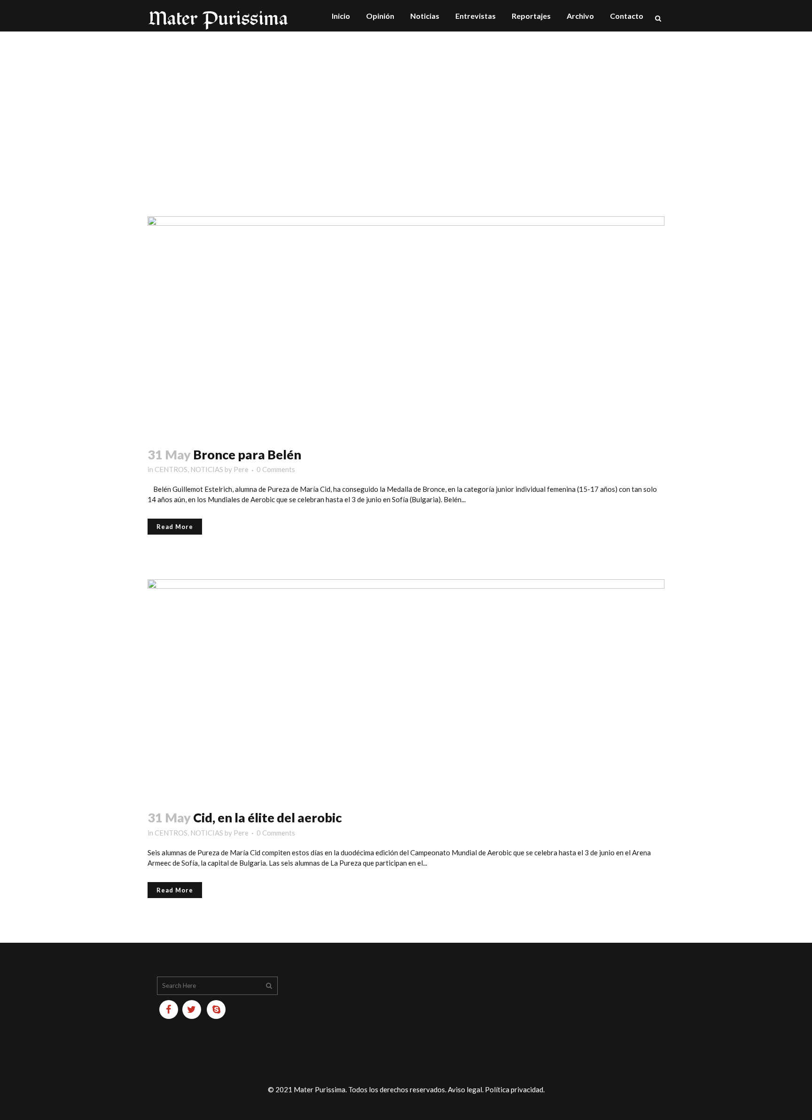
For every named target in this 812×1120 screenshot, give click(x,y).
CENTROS (171, 469)
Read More (174, 526)
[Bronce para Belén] (406, 325)
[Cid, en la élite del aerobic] (406, 688)
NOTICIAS (206, 469)
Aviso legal (465, 1089)
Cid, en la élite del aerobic (267, 817)
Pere (241, 469)
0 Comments (276, 469)
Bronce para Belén (247, 454)
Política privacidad (514, 1089)
